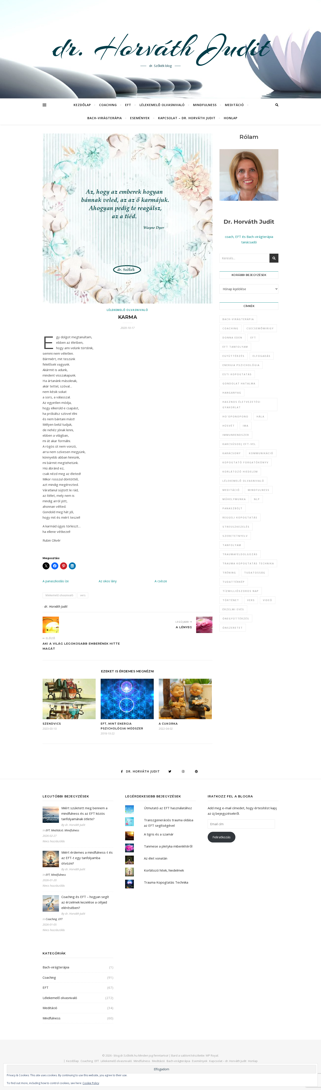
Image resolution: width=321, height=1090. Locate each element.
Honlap (230, 118)
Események (140, 118)
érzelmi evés (233, 609)
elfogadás (262, 356)
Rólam (249, 136)
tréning (229, 572)
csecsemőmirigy (260, 328)
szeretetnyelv (235, 535)
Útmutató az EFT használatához (168, 808)
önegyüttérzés (236, 618)
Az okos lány (108, 581)
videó (267, 600)
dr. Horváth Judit (160, 46)
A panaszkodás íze (56, 581)
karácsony (232, 453)
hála (260, 416)
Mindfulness (205, 105)
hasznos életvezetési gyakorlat (242, 404)
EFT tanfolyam (235, 346)
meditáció (231, 490)
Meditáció (234, 105)
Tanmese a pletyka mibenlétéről (168, 846)
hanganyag (232, 392)
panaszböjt (233, 508)
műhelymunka (234, 499)
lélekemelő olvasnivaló (59, 595)
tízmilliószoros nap (241, 591)
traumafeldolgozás (240, 554)
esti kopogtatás (237, 374)
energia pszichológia (241, 365)
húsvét (229, 425)
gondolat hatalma (239, 383)
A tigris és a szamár (159, 834)
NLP (257, 499)
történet (231, 600)
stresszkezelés (236, 526)
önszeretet (233, 627)
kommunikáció (261, 453)
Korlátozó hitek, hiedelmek (164, 870)
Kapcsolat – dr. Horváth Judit (187, 118)
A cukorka (168, 723)
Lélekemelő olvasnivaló (162, 105)
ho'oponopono (236, 416)
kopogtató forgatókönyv (246, 462)
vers (82, 595)
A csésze (161, 581)
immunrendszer (236, 434)
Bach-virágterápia (104, 118)
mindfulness (258, 490)
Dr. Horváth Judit (249, 221)
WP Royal (212, 1055)
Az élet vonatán (155, 858)
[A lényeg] (204, 625)
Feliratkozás (221, 837)
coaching (230, 328)
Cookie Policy (91, 1083)
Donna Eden (232, 337)
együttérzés (234, 356)
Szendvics (52, 723)
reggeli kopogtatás (240, 517)
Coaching (108, 105)
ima (246, 425)
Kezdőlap (82, 105)
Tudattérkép (234, 581)
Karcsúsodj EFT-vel (239, 444)
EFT (128, 105)
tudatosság (254, 572)
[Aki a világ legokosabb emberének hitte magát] (51, 625)
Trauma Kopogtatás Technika (248, 563)
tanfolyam (232, 545)
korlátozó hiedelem (240, 471)
